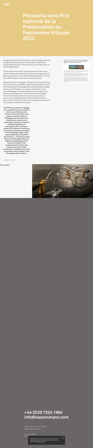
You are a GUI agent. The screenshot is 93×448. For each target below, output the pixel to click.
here (7, 160)
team (35, 426)
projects (26, 426)
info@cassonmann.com (46, 417)
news (39, 426)
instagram (32, 428)
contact (44, 426)
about (31, 426)
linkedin (38, 428)
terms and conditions (41, 441)
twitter (26, 428)
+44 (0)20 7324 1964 (43, 412)
